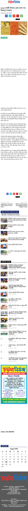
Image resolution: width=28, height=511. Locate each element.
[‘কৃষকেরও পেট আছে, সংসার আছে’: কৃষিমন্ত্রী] (4, 320)
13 (22, 457)
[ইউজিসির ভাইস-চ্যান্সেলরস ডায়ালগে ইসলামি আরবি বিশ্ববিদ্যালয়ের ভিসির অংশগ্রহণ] (4, 220)
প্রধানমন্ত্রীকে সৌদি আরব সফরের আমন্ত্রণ (17, 339)
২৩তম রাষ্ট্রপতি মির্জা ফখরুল (15, 245)
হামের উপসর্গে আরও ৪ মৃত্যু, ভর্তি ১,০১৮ (18, 306)
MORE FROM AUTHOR (10, 215)
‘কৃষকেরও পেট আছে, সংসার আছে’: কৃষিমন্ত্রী (16, 319)
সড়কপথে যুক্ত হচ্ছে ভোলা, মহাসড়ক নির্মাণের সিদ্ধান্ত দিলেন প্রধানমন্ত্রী (17, 239)
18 (14, 459)
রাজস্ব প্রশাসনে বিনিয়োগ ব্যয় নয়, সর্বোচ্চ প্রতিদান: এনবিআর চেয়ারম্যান (17, 332)
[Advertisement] (14, 54)
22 (2, 462)
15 (2, 459)
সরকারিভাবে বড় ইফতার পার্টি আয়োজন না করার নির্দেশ (7, 206)
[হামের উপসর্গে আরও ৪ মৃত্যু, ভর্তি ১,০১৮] (4, 307)
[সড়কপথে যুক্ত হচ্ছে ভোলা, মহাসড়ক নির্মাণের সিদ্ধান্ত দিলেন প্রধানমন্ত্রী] (4, 239)
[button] (26, 2)
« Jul (2, 466)
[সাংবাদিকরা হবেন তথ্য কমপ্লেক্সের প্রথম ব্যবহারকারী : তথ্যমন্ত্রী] (4, 359)
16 (6, 459)
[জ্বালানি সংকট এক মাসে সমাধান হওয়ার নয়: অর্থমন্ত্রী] (4, 233)
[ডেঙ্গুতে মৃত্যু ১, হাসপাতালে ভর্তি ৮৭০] (4, 347)
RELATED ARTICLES (9, 212)
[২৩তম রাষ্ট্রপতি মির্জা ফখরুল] (4, 246)
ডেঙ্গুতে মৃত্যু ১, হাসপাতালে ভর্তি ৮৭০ (17, 345)
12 (18, 457)
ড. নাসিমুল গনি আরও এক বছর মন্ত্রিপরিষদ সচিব (17, 352)
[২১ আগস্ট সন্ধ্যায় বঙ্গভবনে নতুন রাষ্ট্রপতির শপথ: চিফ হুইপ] (4, 313)
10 (10, 457)
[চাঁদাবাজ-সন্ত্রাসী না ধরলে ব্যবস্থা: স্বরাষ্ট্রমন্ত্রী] (4, 226)
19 (18, 459)
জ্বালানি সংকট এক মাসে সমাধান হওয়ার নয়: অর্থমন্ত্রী (16, 232)
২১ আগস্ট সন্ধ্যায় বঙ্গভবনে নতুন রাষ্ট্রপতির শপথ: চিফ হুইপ (17, 312)
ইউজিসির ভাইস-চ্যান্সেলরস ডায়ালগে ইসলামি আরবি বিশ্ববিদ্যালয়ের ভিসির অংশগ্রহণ (17, 220)
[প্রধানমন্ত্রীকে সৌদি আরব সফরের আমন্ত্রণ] (4, 340)
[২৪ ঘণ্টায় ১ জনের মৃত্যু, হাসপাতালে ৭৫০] (4, 252)
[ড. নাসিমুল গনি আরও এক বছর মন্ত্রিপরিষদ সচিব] (4, 353)
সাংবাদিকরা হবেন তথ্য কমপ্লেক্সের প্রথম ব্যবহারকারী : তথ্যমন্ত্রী (18, 358)
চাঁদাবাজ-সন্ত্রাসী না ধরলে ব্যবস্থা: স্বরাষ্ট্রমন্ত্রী (16, 226)
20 (22, 459)
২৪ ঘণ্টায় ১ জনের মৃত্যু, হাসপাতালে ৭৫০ (17, 252)
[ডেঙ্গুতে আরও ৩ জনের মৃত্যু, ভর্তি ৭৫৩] (4, 326)
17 (10, 459)
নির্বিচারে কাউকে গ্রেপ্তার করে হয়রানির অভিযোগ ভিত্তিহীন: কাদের (21, 206)
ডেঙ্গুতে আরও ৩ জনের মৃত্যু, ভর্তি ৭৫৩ (17, 325)
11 (14, 457)
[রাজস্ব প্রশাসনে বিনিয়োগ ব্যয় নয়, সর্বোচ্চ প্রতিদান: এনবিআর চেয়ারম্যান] (4, 333)
